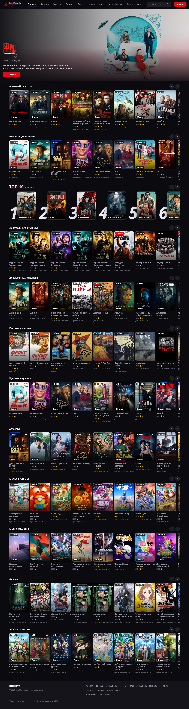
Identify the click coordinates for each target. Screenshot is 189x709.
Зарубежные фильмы (23, 227)
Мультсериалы (134, 4)
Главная (32, 4)
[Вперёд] (177, 86)
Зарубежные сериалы (23, 277)
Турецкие (99, 690)
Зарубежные (112, 685)
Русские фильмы (20, 328)
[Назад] (171, 86)
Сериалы (57, 4)
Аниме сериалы (97, 4)
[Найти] (168, 4)
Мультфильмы (115, 4)
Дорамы (70, 4)
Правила (164, 685)
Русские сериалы (20, 378)
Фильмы (44, 4)
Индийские (90, 694)
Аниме (81, 4)
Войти (180, 4)
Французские (113, 690)
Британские (104, 694)
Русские (89, 690)
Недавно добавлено (22, 136)
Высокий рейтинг (21, 86)
